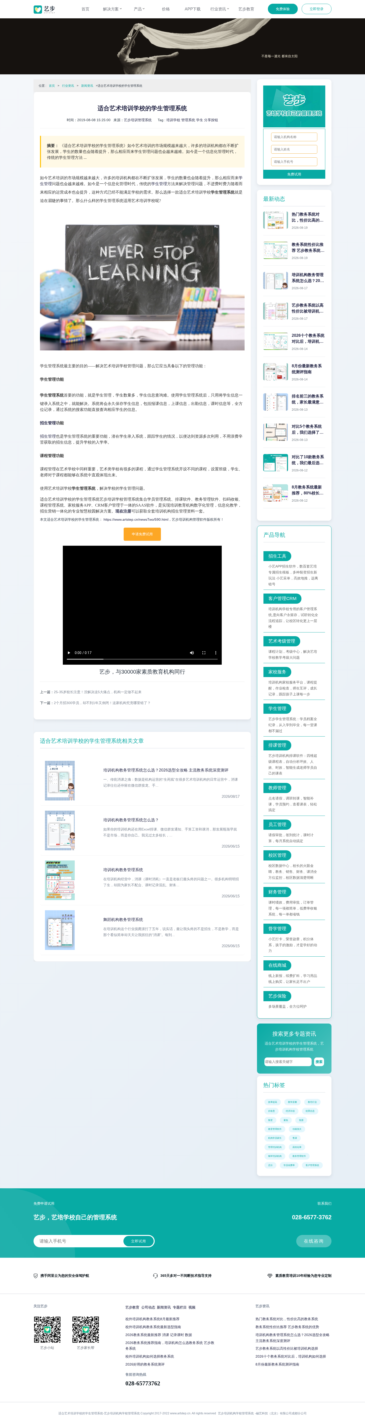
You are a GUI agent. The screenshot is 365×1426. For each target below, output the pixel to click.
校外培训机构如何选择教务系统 (149, 1356)
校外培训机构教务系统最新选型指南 (153, 1327)
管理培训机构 (275, 1147)
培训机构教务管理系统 (123, 870)
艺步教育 (246, 9)
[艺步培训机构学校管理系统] (44, 9)
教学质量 (292, 1102)
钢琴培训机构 (275, 1156)
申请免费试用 (142, 534)
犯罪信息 (310, 1111)
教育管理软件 (275, 1129)
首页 (85, 9)
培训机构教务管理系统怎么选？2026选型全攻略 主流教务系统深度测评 (165, 770)
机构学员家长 (275, 1138)
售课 (294, 1138)
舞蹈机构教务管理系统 (123, 919)
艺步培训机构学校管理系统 (236, 1413)
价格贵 (271, 1111)
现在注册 (123, 511)
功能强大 (296, 1129)
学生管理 (159, 184)
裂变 (270, 1120)
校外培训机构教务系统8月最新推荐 (152, 1319)
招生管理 (48, 423)
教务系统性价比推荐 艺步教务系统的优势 (287, 1327)
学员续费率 (289, 1165)
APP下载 (193, 9)
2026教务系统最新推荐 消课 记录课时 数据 (158, 1335)
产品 (138, 9)
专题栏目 (180, 1307)
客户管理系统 (312, 1165)
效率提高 (272, 1102)
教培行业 (312, 1102)
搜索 (319, 1062)
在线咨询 (314, 1241)
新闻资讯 (87, 85)
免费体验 (283, 9)
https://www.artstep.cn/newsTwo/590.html (135, 519)
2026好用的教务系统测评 (145, 1364)
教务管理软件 (299, 1156)
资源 (301, 1120)
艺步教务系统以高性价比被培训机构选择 (287, 1348)
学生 (199, 120)
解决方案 (111, 9)
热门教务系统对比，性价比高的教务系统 (287, 1319)
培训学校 (173, 120)
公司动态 (148, 1307)
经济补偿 (290, 1111)
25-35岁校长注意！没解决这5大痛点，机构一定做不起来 (98, 692)
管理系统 (188, 120)
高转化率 (296, 1147)
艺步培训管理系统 (138, 120)
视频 (191, 1307)
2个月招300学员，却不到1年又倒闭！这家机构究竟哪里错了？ (102, 703)
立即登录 (317, 9)
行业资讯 (218, 9)
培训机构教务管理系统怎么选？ (131, 820)
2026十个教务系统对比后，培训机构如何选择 (291, 1356)
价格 (166, 9)
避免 (286, 1120)
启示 (270, 1165)
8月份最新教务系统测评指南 (277, 1364)
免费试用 (294, 174)
